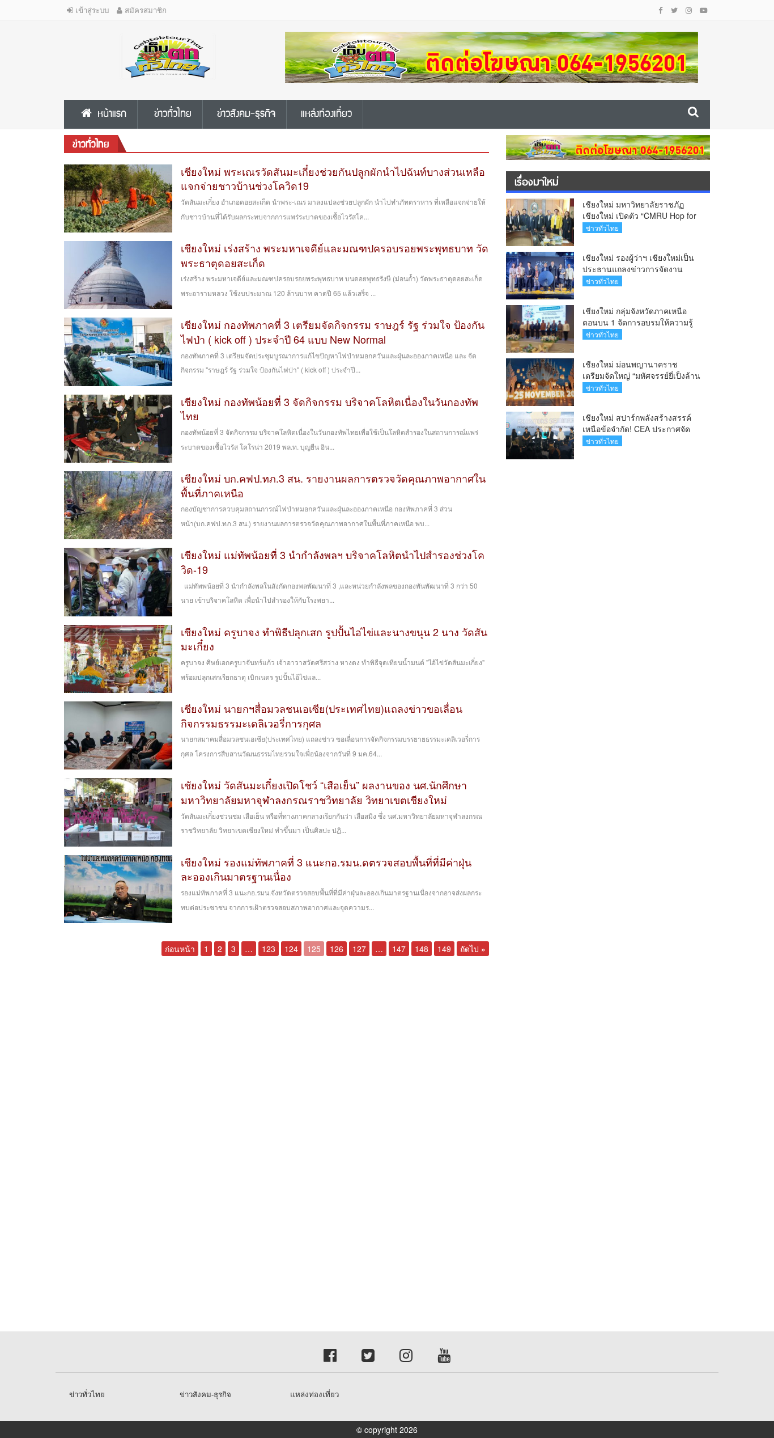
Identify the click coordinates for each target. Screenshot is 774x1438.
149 (444, 948)
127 (359, 948)
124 (291, 948)
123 (268, 948)
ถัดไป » (473, 948)
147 (399, 948)
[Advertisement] (340, 1053)
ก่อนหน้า (180, 948)
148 (421, 948)
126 (336, 948)
